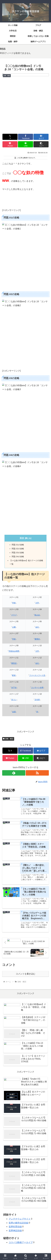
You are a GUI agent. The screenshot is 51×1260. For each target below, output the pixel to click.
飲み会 (37, 615)
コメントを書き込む (25, 974)
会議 (14, 712)
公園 (14, 627)
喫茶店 (14, 663)
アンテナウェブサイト (19, 1219)
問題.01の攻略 (18, 545)
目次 (22, 538)
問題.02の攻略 (18, 549)
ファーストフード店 (37, 675)
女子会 (14, 687)
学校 (14, 603)
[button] (41, 144)
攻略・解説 (9, 739)
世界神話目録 (15, 1230)
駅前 (14, 675)
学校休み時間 (14, 651)
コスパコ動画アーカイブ (21, 1242)
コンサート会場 (37, 687)
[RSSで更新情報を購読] (37, 773)
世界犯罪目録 (15, 1226)
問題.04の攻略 (18, 556)
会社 (37, 627)
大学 (37, 603)
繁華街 (37, 639)
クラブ (14, 615)
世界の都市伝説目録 (18, 1223)
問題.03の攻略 (18, 552)
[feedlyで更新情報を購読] (13, 773)
